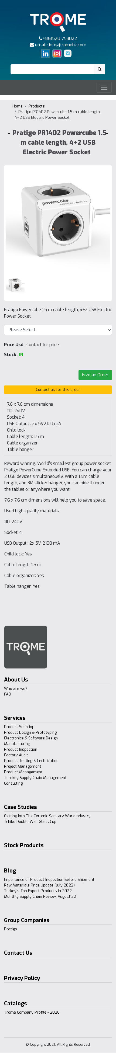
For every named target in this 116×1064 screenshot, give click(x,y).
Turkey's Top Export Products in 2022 (38, 890)
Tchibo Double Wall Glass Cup (30, 821)
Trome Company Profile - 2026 (32, 1012)
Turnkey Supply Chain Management (35, 777)
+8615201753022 (59, 38)
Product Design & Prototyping (30, 732)
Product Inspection (20, 749)
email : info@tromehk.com (60, 45)
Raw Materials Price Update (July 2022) (39, 885)
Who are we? (15, 688)
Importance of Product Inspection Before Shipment (49, 879)
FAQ (7, 694)
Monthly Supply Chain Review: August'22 (40, 896)
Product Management (23, 772)
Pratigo (10, 929)
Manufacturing (17, 743)
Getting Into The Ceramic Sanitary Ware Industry (47, 816)
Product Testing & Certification (31, 760)
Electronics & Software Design (31, 738)
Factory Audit (16, 755)
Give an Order (95, 375)
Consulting (13, 783)
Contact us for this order (58, 389)
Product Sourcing (19, 726)
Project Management (22, 766)
